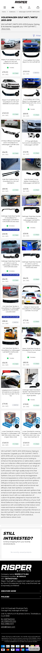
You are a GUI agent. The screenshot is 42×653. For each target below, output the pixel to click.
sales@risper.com (8, 627)
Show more (6, 29)
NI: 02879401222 (8, 619)
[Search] (21, 7)
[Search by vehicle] (12, 7)
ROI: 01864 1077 (7, 624)
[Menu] (4, 7)
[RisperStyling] (21, 2)
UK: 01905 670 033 (8, 621)
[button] (38, 7)
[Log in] (29, 7)
